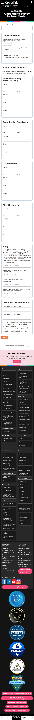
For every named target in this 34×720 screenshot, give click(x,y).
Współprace (22, 481)
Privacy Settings (6, 718)
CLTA (21, 494)
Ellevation (22, 445)
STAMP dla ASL (7, 397)
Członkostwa (22, 505)
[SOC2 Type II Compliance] (17, 599)
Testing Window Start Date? (12, 306)
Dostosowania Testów (9, 528)
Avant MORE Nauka (8, 490)
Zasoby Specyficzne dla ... (24, 420)
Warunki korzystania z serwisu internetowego (17, 698)
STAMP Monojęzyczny (9, 391)
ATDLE (22, 491)
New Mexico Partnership (9, 5)
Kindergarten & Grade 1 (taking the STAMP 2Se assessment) (17, 261)
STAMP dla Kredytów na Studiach (24, 372)
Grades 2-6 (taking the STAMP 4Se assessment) (14, 271)
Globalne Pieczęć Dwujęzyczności (24, 387)
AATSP (21, 488)
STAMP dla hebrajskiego (6, 402)
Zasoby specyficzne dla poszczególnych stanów (24, 510)
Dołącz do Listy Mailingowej (7, 464)
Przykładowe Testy (24, 399)
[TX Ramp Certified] (17, 649)
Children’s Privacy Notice (8, 537)
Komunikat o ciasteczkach (17, 702)
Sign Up (17, 361)
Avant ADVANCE (7, 487)
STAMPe (5, 381)
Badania (5, 481)
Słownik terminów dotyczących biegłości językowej (25, 415)
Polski (27, 718)
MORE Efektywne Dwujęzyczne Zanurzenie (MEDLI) (8, 495)
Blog (4, 454)
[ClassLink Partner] (17, 632)
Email (5, 103)
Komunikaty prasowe (8, 457)
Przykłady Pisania (24, 407)
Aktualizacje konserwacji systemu (25, 431)
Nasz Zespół (22, 457)
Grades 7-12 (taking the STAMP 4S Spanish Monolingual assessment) (17, 290)
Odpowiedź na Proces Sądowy (9, 469)
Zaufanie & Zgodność (25, 470)
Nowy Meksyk (24, 517)
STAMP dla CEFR (7, 385)
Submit (5, 337)
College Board (24, 497)
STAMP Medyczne (8, 394)
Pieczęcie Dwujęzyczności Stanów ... (23, 382)
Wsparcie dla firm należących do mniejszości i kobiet (8, 520)
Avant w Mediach (7, 460)
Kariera (21, 463)
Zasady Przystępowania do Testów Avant (8, 514)
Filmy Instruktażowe (24, 410)
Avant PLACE (6, 408)
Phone (5, 111)
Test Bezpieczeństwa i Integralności (9, 525)
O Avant (21, 454)
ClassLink (21, 442)
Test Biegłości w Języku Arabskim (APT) (7, 424)
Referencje (22, 460)
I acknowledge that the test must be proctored (15, 58)
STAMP (5, 372)
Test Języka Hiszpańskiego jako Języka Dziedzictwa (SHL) (8, 417)
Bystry (20, 438)
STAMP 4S (5, 375)
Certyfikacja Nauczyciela (22, 392)
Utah (21, 523)
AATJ (21, 501)
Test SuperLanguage (9, 412)
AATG (21, 484)
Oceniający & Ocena (24, 467)
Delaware (23, 514)
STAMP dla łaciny (7, 405)
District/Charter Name (9, 25)
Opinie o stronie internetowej (23, 474)
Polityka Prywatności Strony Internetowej (8, 504)
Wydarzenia (22, 427)
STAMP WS (6, 378)
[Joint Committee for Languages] (17, 666)
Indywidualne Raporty (7, 477)
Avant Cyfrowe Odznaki (23, 377)
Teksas (22, 520)
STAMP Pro (6, 388)
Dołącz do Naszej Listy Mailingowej (14, 587)
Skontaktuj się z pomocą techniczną (25, 571)
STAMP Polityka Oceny (7, 508)
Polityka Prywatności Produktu (8, 532)
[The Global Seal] (17, 615)
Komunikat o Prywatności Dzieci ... (17, 710)
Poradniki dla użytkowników (23, 403)
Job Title (6, 95)
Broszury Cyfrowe (24, 424)
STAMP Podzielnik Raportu (8, 439)
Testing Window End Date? (12, 314)
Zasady (4, 500)
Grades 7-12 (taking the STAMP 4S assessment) (14, 280)
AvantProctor (6, 431)
